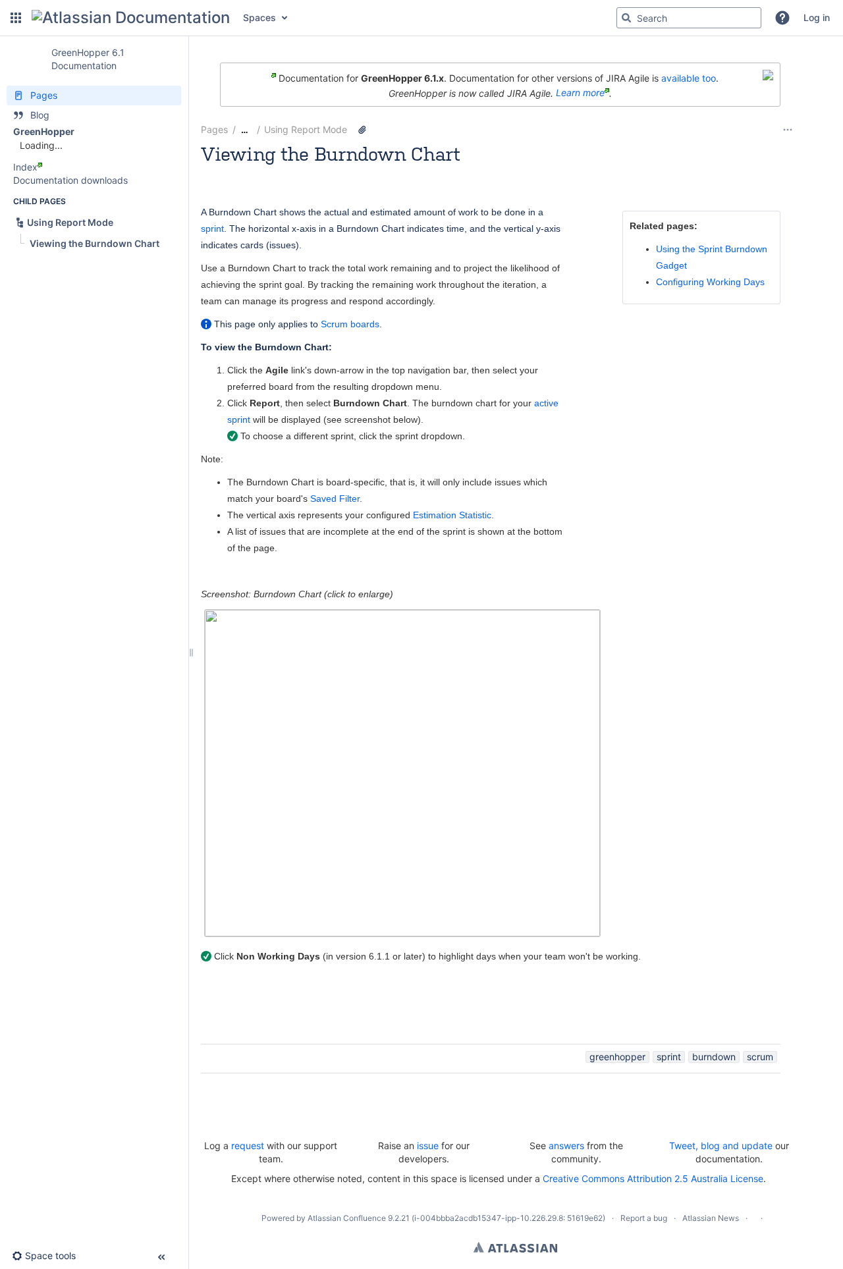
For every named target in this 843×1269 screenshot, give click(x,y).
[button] (16, 18)
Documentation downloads (70, 180)
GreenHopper (43, 131)
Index (25, 167)
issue (428, 1145)
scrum (760, 1056)
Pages (214, 129)
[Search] (626, 18)
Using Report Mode (305, 129)
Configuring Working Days (710, 282)
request (247, 1145)
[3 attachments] (362, 129)
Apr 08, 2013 (425, 171)
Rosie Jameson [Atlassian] (292, 171)
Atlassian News (710, 1218)
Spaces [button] (259, 17)
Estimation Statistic (452, 515)
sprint (212, 228)
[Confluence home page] (130, 17)
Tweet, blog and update (721, 1145)
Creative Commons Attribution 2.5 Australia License (653, 1178)
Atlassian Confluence (347, 1218)
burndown (714, 1056)
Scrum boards (350, 324)
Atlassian (515, 1247)
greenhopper (617, 1056)
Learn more (580, 92)
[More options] (787, 130)
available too (688, 78)
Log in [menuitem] (816, 17)
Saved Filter (335, 498)
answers (566, 1145)
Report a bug (643, 1218)
